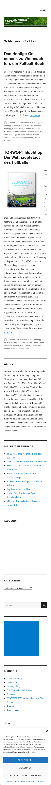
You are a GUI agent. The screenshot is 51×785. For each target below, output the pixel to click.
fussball (16, 345)
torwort (36, 134)
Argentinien (27, 342)
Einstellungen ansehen (25, 775)
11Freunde (8, 342)
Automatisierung (14, 678)
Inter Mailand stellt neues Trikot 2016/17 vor (26, 461)
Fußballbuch (9, 131)
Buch (21, 125)
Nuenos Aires (9, 348)
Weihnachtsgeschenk (24, 137)
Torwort (10, 705)
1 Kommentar (23, 348)
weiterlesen (35, 115)
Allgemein (40, 122)
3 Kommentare (10, 140)
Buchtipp (7, 125)
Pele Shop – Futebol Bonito (19, 690)
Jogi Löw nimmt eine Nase (19, 489)
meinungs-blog (13, 686)
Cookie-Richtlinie (13, 781)
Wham (37, 137)
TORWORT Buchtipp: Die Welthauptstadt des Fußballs (24, 157)
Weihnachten (9, 137)
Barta (16, 125)
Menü (42, 10)
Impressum (40, 781)
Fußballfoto (36, 345)
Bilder (35, 342)
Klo (41, 131)
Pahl (6, 134)
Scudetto (11, 694)
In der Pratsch (13, 682)
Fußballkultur (20, 131)
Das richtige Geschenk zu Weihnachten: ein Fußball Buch (24, 58)
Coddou (28, 128)
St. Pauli (21, 134)
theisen (29, 134)
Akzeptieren (25, 759)
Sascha (11, 122)
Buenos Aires (17, 128)
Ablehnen (25, 767)
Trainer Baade (13, 709)
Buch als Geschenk (33, 125)
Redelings (13, 134)
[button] (46, 731)
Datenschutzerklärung (27, 781)
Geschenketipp (33, 131)
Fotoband (36, 128)
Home (7, 723)
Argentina (18, 342)
